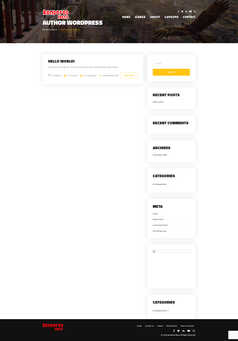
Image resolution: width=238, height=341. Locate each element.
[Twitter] (183, 11)
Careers (171, 17)
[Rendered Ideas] (56, 23)
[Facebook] (179, 11)
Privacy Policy (171, 326)
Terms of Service (187, 326)
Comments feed (160, 225)
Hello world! (61, 61)
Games (140, 17)
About (155, 17)
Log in (155, 213)
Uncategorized (90, 75)
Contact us (149, 326)
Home (126, 17)
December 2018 (160, 155)
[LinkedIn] (187, 11)
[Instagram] (194, 11)
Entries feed (158, 219)
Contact (189, 17)
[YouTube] (191, 11)
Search (171, 72)
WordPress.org (159, 231)
